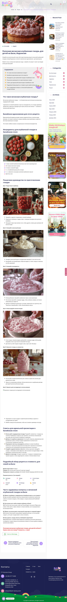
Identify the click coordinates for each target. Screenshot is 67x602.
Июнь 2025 (52, 100)
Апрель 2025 (52, 106)
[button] (64, 2)
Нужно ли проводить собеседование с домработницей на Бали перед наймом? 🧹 (59, 46)
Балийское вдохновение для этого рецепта (17, 75)
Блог (39, 566)
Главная (28, 566)
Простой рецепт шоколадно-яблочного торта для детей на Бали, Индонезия (32, 543)
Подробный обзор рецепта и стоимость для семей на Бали (21, 85)
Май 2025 (51, 103)
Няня (50, 82)
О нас (34, 566)
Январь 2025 (52, 115)
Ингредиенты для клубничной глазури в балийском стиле (21, 77)
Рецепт (18, 9)
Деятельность (52, 76)
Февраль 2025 (52, 112)
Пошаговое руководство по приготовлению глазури (19, 80)
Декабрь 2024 (52, 118)
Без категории (52, 73)
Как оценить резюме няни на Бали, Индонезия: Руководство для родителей (59, 25)
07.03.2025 (6, 46)
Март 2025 (52, 109)
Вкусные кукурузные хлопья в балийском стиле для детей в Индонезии (14, 543)
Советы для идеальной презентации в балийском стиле (20, 82)
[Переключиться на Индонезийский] (61, 4)
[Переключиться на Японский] (63, 4)
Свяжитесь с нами (30, 572)
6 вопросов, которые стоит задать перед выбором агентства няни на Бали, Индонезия (59, 35)
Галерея (28, 569)
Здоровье (51, 79)
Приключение (52, 85)
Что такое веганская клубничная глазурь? (17, 73)
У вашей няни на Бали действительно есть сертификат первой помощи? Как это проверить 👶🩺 (60, 56)
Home (12, 9)
